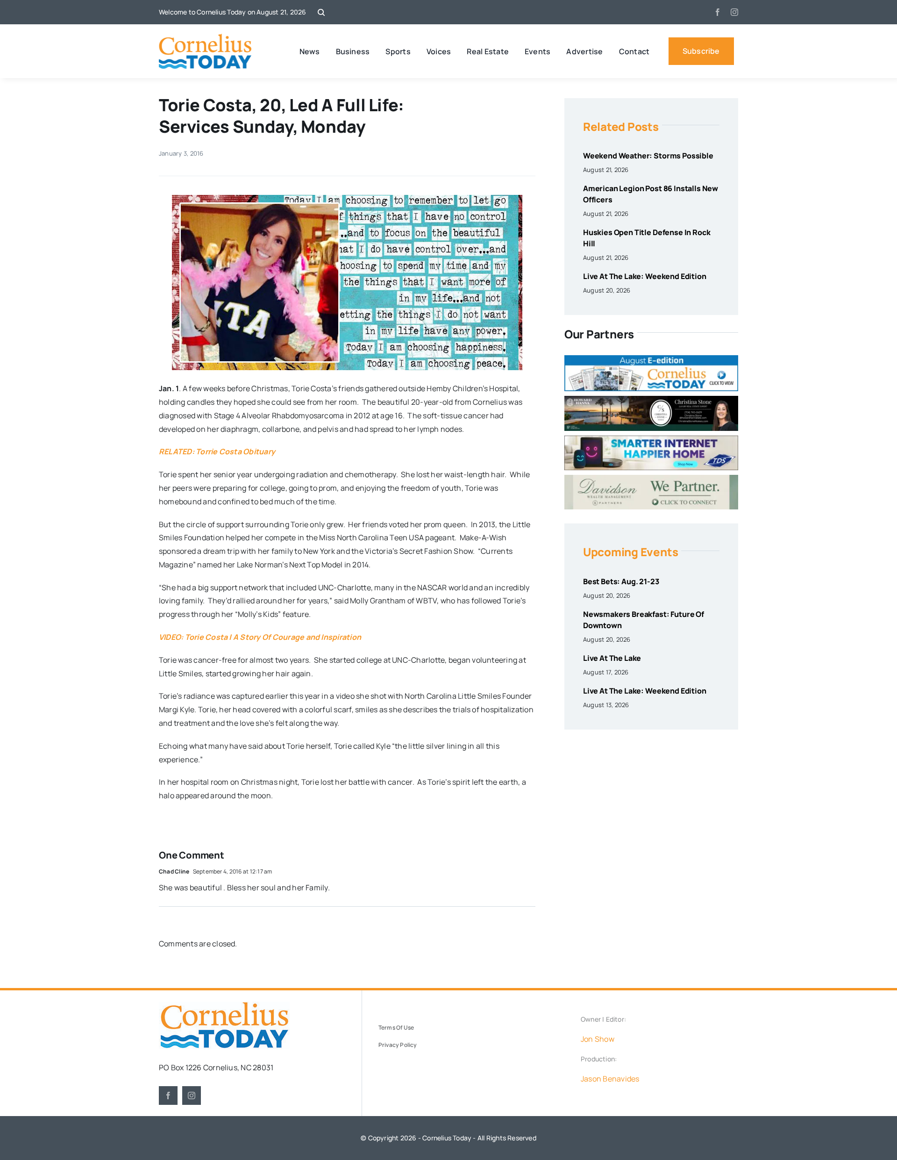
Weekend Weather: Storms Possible (648, 155)
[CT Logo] (205, 37)
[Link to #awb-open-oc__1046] (321, 12)
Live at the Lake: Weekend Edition (644, 276)
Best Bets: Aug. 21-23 (621, 581)
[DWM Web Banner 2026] (651, 478)
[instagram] (734, 12)
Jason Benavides (610, 1079)
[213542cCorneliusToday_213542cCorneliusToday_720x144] (651, 439)
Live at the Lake (612, 658)
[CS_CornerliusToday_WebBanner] (651, 399)
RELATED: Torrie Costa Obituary (217, 451)
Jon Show (597, 1039)
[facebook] (717, 12)
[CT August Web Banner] (651, 359)
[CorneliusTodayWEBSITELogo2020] (224, 1005)
